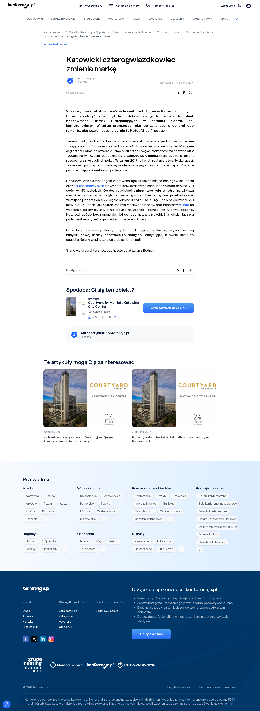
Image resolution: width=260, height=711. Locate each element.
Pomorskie (87, 503)
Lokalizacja (156, 19)
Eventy (162, 496)
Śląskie (105, 503)
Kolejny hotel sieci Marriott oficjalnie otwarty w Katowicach (170, 439)
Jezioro (113, 541)
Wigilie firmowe (170, 511)
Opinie (224, 19)
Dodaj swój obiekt (107, 611)
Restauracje (116, 19)
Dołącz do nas (151, 633)
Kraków (50, 496)
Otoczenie (177, 19)
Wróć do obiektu (59, 44)
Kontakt (28, 621)
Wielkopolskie (106, 511)
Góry (98, 541)
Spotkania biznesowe (149, 519)
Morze (84, 541)
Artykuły (28, 616)
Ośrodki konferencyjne (213, 511)
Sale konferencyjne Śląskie (87, 32)
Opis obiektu (35, 19)
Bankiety (168, 503)
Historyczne (163, 541)
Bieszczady (49, 549)
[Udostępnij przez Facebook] (183, 92)
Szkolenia (179, 496)
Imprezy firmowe (145, 503)
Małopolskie (88, 519)
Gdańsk (30, 511)
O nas (26, 611)
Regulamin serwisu (179, 687)
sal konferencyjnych (89, 185)
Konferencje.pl (53, 32)
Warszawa (32, 496)
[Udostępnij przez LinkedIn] (177, 92)
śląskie (105, 312)
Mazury (30, 541)
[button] (124, 5)
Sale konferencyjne (63, 19)
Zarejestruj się (68, 611)
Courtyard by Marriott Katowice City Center (186, 32)
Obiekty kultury (208, 534)
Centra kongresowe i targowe (218, 519)
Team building (144, 511)
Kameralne (142, 541)
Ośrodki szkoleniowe (212, 542)
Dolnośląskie (88, 496)
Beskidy (30, 549)
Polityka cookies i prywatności (218, 687)
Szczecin (31, 519)
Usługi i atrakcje (202, 19)
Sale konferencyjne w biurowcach (220, 503)
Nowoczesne (143, 549)
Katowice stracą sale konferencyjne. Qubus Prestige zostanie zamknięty (78, 439)
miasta (184, 204)
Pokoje (136, 19)
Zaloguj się (66, 616)
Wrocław (31, 503)
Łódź (63, 503)
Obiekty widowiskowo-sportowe (219, 527)
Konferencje (143, 496)
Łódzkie (85, 511)
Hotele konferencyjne (213, 496)
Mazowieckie (112, 496)
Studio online (92, 19)
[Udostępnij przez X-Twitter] (190, 92)
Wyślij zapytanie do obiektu (168, 308)
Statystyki (65, 627)
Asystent (65, 621)
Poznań (48, 503)
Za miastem (87, 549)
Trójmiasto (49, 541)
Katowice (94, 312)
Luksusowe (166, 549)
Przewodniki (30, 627)
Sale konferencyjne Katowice (132, 32)
